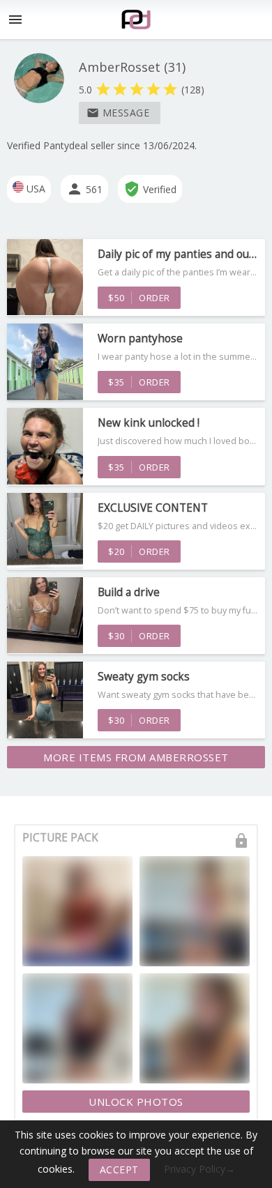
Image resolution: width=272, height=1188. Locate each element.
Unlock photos (136, 1102)
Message (118, 112)
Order (139, 297)
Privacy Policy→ (199, 1168)
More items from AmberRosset (136, 757)
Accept (119, 1169)
